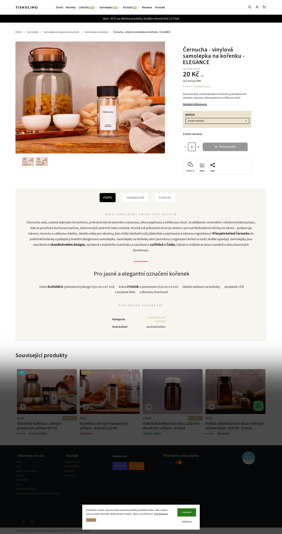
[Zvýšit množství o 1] (198, 147)
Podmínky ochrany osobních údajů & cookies (37, 493)
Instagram (69, 475)
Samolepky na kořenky (156, 319)
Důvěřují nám (21, 480)
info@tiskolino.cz (72, 462)
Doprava (19, 475)
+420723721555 (71, 466)
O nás (18, 466)
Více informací (161, 514)
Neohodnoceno (202, 86)
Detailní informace (195, 104)
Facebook (69, 471)
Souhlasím (186, 512)
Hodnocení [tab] (135, 197)
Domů (18, 462)
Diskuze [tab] (165, 197)
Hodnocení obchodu (25, 471)
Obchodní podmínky (25, 489)
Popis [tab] (107, 197)
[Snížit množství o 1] (185, 147)
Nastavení (91, 519)
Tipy (17, 484)
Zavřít (242, 173)
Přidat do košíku (227, 147)
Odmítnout (187, 521)
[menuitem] (60, 7)
